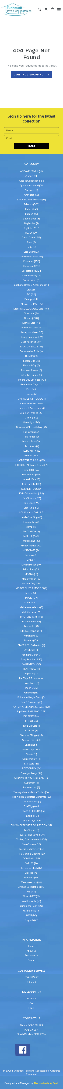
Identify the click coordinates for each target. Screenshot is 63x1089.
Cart (31, 1003)
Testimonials (31, 955)
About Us (31, 951)
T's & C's (31, 981)
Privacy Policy (31, 977)
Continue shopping (29, 74)
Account (31, 998)
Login (31, 1008)
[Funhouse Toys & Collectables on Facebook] (22, 1055)
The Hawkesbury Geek (46, 1083)
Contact (31, 960)
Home (31, 946)
